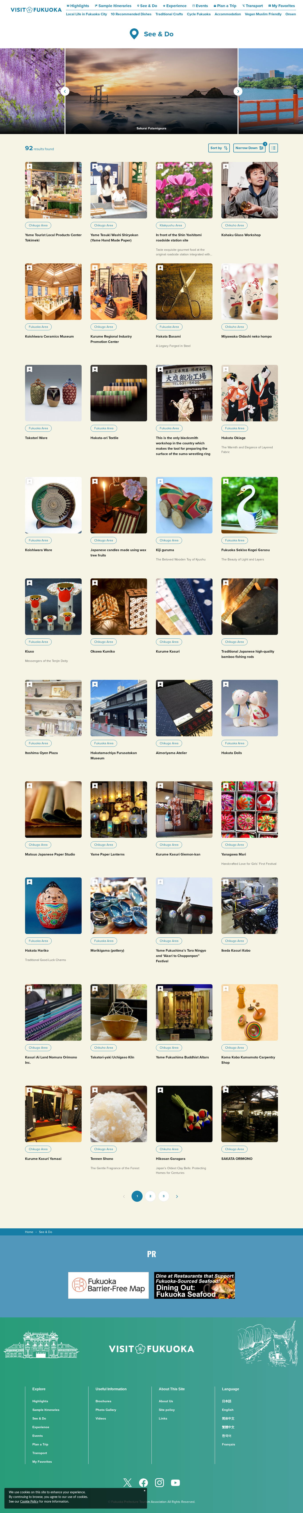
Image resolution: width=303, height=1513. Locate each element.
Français (228, 1444)
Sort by (216, 147)
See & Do (148, 6)
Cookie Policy (29, 1501)
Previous (65, 91)
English (228, 1410)
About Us (166, 1401)
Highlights (79, 6)
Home (29, 1232)
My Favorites (283, 6)
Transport (254, 6)
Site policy (167, 1410)
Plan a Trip (226, 6)
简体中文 (228, 1418)
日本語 (226, 1401)
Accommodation (228, 14)
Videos (101, 1418)
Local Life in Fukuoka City (86, 14)
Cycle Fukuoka (199, 14)
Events (202, 6)
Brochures (103, 1401)
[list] (273, 148)
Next (238, 91)
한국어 (226, 1435)
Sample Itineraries (115, 6)
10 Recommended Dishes (131, 14)
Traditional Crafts (169, 14)
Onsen (290, 14)
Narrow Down (251, 147)
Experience (176, 6)
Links (163, 1418)
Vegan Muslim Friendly (263, 14)
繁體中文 (228, 1427)
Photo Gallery (106, 1410)
